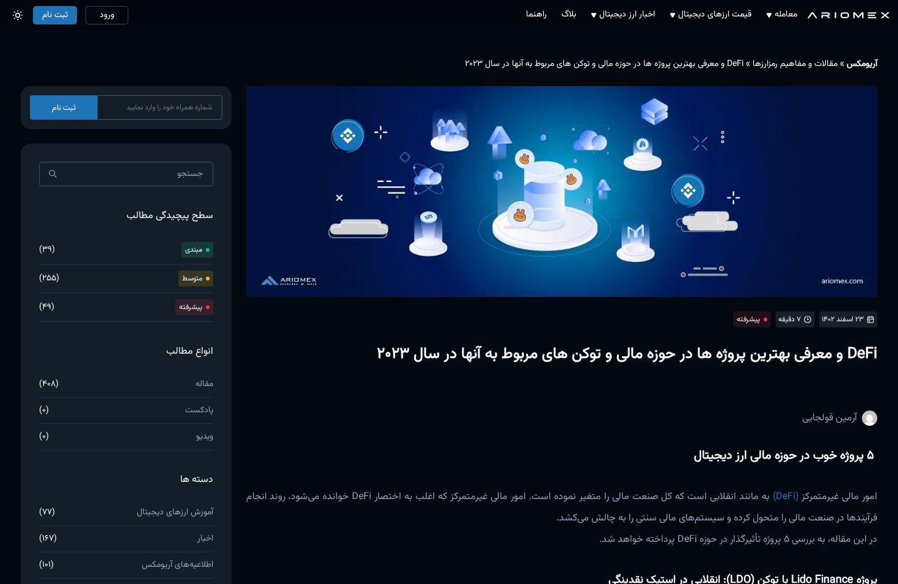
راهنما (536, 15)
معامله (786, 15)
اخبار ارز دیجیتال (627, 15)
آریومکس (862, 64)
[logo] (849, 15)
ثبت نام (55, 15)
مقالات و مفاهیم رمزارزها (795, 64)
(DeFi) (785, 497)
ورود (107, 15)
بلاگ (568, 15)
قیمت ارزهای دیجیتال (714, 15)
